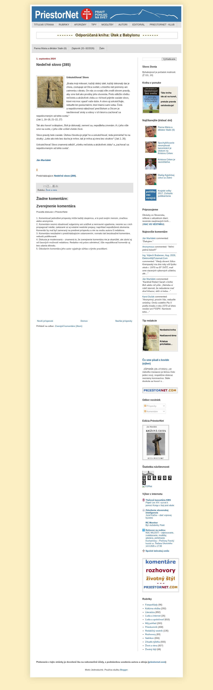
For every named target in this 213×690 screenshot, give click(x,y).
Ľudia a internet (153, 615)
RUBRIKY (64, 24)
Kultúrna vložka (152, 608)
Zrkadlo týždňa (152, 642)
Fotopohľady (151, 604)
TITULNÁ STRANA (44, 24)
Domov (84, 321)
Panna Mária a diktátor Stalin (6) (50, 48)
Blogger (124, 669)
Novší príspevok (45, 321)
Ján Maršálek (43, 160)
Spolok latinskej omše (157, 551)
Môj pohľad (150, 623)
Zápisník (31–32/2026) (83, 48)
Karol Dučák (148, 296)
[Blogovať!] (47, 186)
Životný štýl (150, 649)
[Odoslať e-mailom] (44, 186)
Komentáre (152, 411)
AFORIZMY (80, 24)
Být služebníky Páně (155, 525)
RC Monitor (152, 522)
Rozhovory (150, 634)
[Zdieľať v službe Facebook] (53, 186)
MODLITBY (108, 24)
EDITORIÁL (138, 24)
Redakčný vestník (154, 630)
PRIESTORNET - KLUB (162, 24)
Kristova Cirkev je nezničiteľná (166, 160)
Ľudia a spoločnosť (154, 619)
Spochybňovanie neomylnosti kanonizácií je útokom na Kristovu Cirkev (166, 147)
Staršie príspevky (123, 321)
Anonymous (148, 246)
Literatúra (150, 612)
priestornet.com (157, 662)
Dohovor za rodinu (155, 530)
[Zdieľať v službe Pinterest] (56, 186)
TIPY (94, 24)
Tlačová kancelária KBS (158, 500)
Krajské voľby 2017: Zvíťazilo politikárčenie (165, 193)
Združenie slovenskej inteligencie (157, 511)
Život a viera (51, 190)
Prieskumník (151, 627)
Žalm (101, 48)
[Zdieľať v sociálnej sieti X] (50, 186)
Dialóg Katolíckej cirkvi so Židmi (166, 176)
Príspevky (151, 406)
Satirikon (149, 638)
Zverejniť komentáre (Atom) (68, 326)
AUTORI (123, 24)
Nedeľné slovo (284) (65, 176)
